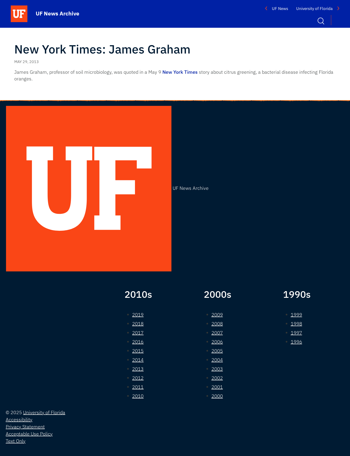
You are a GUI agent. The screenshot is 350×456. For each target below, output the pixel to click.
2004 (217, 360)
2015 (138, 351)
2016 (138, 341)
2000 (217, 396)
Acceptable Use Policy (29, 434)
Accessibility (19, 419)
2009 (217, 314)
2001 (217, 387)
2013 (138, 369)
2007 (217, 332)
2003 (217, 369)
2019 (138, 314)
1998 (296, 323)
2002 (217, 378)
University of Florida (314, 8)
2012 (138, 378)
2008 (217, 323)
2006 (217, 341)
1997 (296, 332)
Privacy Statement (25, 426)
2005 (217, 351)
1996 (296, 341)
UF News (280, 8)
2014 (138, 360)
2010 (138, 396)
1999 (296, 314)
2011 (138, 387)
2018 (138, 323)
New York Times (180, 72)
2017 (138, 332)
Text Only (15, 441)
